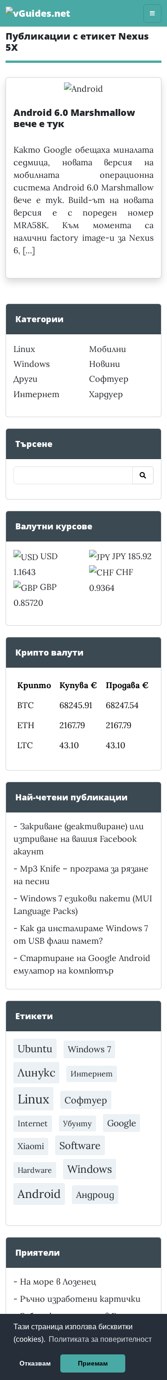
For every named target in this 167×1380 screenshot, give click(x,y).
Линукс (36, 1072)
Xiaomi (31, 1146)
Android (39, 1193)
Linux (24, 349)
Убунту (77, 1123)
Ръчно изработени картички (80, 1298)
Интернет (36, 394)
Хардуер (106, 394)
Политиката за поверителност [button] (100, 1339)
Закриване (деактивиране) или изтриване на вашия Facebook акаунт (78, 839)
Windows (31, 364)
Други (25, 378)
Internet (33, 1123)
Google (121, 1123)
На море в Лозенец (58, 1281)
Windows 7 (89, 1049)
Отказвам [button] (35, 1363)
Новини (104, 364)
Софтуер (108, 378)
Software (80, 1145)
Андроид (95, 1194)
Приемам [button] (93, 1363)
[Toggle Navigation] (152, 13)
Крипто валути (49, 652)
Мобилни (107, 349)
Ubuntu (35, 1048)
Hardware (35, 1170)
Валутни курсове (53, 526)
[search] (143, 475)
